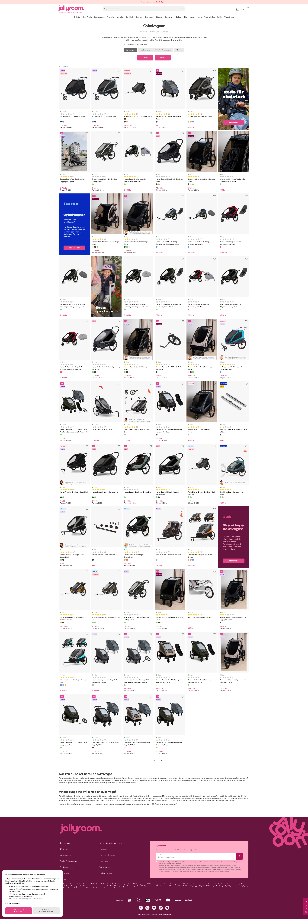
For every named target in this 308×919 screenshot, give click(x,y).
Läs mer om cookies (12, 903)
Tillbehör (179, 50)
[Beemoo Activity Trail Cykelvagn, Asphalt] (188, 434)
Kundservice (65, 843)
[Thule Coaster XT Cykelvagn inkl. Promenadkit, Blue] (220, 372)
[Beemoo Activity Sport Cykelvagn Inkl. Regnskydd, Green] (156, 747)
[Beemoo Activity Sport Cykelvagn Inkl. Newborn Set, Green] (188, 685)
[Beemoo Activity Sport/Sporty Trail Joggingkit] (156, 372)
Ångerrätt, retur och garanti (111, 843)
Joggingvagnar (145, 50)
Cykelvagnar (165, 32)
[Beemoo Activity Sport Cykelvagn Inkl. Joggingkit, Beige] (220, 685)
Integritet (103, 861)
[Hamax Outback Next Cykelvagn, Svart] (93, 497)
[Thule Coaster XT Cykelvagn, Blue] (63, 122)
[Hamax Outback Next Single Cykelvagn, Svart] (156, 184)
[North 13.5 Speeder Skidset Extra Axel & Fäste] (220, 434)
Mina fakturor (66, 855)
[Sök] (182, 8)
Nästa (161, 760)
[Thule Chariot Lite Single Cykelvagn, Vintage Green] (125, 622)
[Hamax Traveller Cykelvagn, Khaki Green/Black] (63, 497)
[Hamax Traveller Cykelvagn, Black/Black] (61, 497)
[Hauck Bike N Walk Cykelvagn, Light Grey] (125, 434)
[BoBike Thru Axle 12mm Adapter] (93, 560)
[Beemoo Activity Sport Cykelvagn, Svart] (125, 247)
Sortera (162, 58)
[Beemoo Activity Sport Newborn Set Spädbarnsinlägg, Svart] (220, 184)
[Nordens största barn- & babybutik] (71, 8)
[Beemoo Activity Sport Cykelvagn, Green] (127, 247)
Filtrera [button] (145, 58)
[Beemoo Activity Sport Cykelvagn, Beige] (129, 247)
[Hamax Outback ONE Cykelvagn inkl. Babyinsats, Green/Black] (156, 309)
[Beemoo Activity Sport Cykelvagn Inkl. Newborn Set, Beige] (156, 685)
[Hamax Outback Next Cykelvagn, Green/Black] (95, 497)
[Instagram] (147, 908)
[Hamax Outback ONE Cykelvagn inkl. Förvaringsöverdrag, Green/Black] (61, 309)
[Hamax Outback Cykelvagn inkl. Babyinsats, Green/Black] (220, 309)
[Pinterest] (167, 908)
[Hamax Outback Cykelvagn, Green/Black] (125, 560)
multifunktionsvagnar (104, 800)
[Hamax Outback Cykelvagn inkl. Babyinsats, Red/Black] (220, 247)
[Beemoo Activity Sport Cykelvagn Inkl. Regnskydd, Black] (93, 747)
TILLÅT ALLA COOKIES (19, 911)
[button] (243, 9)
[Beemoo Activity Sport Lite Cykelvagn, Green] (193, 184)
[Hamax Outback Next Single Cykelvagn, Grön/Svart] (159, 184)
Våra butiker (104, 867)
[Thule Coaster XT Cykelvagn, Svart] (61, 122)
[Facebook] (141, 908)
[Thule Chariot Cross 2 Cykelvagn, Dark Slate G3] (188, 497)
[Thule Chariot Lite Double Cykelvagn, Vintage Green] (93, 184)
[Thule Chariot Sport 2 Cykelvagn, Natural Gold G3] (127, 122)
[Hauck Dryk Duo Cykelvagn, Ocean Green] (220, 497)
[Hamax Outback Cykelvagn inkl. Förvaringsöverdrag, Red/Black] (61, 372)
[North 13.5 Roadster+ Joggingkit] (188, 622)
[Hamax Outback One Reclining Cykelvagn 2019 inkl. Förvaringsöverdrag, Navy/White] (188, 247)
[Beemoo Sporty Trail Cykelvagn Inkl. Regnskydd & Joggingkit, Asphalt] (125, 685)
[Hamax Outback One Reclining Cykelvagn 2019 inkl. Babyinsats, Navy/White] (156, 247)
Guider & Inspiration (68, 861)
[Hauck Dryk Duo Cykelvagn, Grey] (222, 497)
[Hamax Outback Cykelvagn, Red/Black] (127, 560)
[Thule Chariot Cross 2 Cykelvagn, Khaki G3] (191, 497)
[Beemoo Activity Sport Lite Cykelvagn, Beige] (191, 184)
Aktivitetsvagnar (153, 32)
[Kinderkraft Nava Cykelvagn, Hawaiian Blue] (193, 122)
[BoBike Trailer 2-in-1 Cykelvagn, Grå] (156, 560)
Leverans (103, 849)
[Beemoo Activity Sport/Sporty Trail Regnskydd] (156, 122)
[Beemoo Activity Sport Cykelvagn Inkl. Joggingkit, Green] (61, 747)
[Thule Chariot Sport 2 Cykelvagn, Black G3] (125, 122)
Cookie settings (66, 867)
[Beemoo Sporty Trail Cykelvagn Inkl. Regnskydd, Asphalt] (93, 685)
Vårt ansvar (65, 873)
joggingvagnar (119, 800)
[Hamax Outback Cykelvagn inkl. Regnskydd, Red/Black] (188, 309)
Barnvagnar (143, 32)
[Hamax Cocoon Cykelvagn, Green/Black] (125, 497)
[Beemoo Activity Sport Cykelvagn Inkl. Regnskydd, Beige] (125, 747)
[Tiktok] (161, 908)
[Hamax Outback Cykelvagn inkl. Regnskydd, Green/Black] (125, 184)
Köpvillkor (64, 849)
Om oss (63, 879)
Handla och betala (107, 855)
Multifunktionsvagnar (163, 50)
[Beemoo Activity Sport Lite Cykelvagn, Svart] (188, 184)
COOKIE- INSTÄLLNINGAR (46, 911)
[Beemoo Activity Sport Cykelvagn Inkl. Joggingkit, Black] (220, 622)
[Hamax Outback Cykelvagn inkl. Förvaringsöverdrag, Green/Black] (125, 309)
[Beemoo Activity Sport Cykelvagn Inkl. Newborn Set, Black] (156, 434)
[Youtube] (154, 908)
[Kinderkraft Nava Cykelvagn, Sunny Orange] (191, 122)
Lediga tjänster (106, 873)
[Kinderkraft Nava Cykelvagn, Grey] (188, 122)
